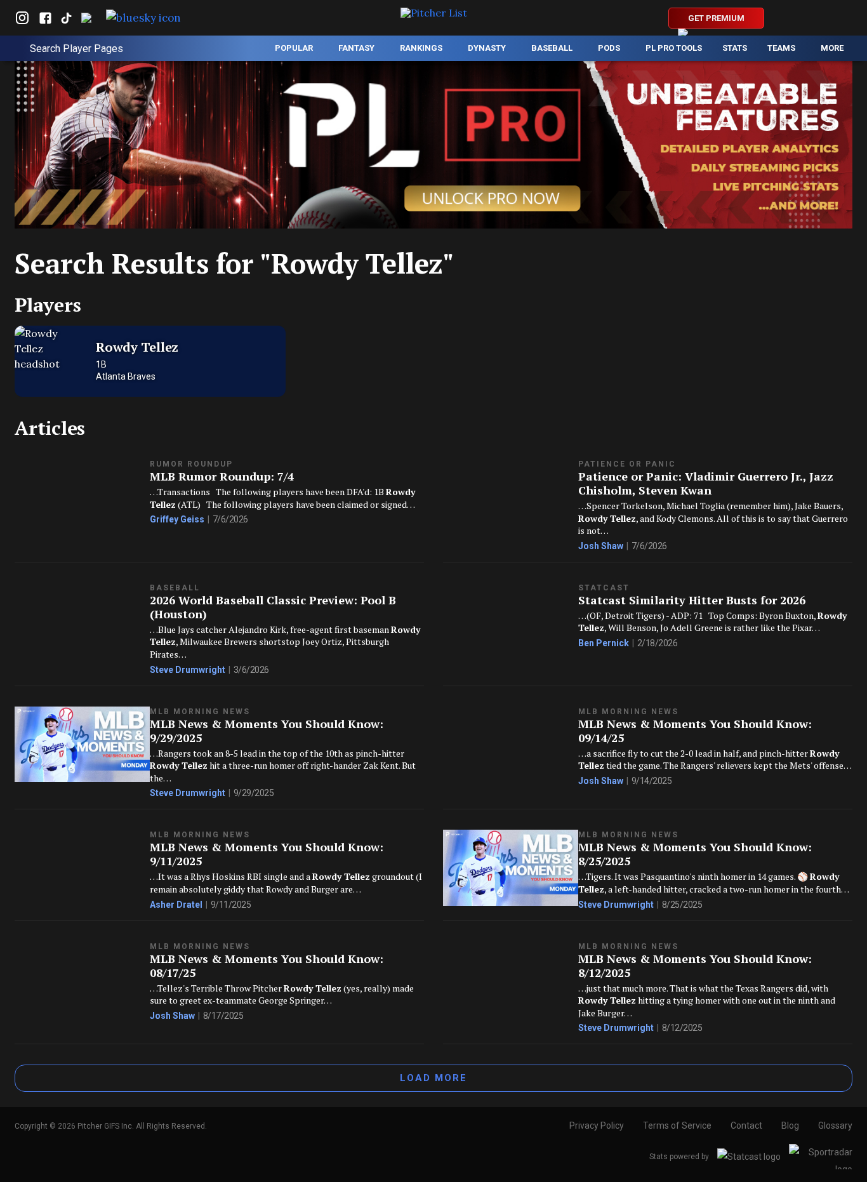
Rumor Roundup (191, 464)
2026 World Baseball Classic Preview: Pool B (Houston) (273, 606)
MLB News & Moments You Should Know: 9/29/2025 (266, 730)
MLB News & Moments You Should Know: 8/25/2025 (695, 853)
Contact (746, 1125)
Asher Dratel (176, 905)
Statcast (604, 587)
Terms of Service (677, 1125)
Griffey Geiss (177, 519)
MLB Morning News (200, 711)
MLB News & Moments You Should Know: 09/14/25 (695, 730)
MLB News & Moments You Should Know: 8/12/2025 (695, 965)
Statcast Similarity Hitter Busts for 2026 (691, 600)
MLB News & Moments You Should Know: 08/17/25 (266, 965)
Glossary (835, 1125)
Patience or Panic (627, 464)
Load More (433, 1078)
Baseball (175, 587)
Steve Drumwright (187, 670)
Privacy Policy (596, 1125)
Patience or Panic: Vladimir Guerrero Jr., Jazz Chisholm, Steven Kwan (705, 483)
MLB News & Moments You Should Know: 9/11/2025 (266, 853)
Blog (790, 1125)
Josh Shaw (600, 546)
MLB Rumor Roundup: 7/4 (222, 476)
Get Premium (716, 18)
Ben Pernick (603, 643)
